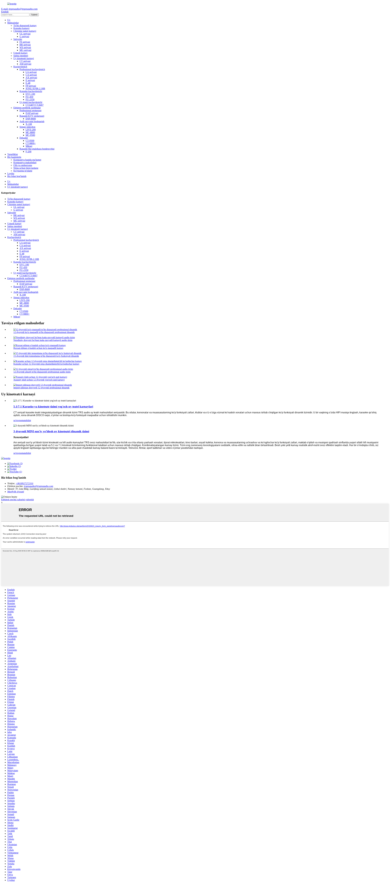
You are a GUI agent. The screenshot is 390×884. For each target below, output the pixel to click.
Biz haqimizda (14, 157)
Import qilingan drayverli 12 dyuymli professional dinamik (41, 387)
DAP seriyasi (32, 113)
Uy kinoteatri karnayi (23, 58)
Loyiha (10, 173)
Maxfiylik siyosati (15, 491)
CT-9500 (30, 140)
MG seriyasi (25, 50)
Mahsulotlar (13, 22)
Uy (8, 20)
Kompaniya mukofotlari (24, 162)
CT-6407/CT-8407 (35, 105)
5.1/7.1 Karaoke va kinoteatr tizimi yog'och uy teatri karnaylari (53, 406)
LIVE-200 (31, 129)
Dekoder (24, 138)
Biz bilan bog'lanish (16, 176)
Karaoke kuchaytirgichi (31, 91)
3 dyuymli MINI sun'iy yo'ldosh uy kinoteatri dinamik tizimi (51, 431)
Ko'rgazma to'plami (22, 170)
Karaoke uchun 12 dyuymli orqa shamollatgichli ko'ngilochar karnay (46, 364)
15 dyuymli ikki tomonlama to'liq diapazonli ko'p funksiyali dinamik (46, 356)
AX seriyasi (31, 77)
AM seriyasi (25, 64)
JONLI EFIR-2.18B (35, 88)
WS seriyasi (25, 47)
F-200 (28, 151)
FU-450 (29, 96)
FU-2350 (30, 99)
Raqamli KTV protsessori (32, 116)
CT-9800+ (31, 143)
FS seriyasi (25, 42)
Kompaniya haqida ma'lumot (27, 159)
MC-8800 (30, 132)
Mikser (29, 146)
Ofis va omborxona (22, 165)
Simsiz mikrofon (27, 127)
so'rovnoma (19, 420)
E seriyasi (30, 80)
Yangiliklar (12, 154)
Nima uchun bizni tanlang (25, 168)
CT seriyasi (25, 61)
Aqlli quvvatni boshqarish (32, 121)
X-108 (29, 124)
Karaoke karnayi (21, 28)
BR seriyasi (25, 44)
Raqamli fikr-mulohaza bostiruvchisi (37, 149)
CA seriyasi (31, 75)
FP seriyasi (31, 85)
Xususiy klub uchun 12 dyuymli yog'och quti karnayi (39, 379)
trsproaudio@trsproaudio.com (38, 486)
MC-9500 (30, 135)
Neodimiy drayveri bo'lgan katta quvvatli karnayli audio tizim (42, 340)
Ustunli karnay (20, 53)
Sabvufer (17, 39)
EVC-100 (30, 94)
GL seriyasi (25, 33)
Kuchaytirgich (20, 66)
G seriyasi (24, 36)
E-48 (28, 83)
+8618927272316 (24, 483)
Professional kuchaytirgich (32, 69)
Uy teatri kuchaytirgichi (31, 102)
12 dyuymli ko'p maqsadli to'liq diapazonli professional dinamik (44, 332)
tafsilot (28, 420)
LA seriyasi (31, 72)
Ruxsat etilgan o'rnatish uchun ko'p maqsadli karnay (38, 348)
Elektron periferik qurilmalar (27, 107)
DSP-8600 (31, 118)
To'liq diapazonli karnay (25, 25)
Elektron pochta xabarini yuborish (17, 499)
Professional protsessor (30, 110)
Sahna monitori (20, 55)
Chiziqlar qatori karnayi (24, 31)
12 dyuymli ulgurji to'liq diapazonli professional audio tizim (42, 372)
